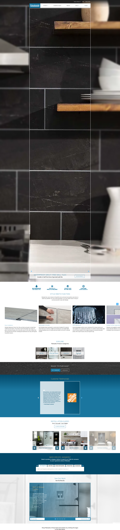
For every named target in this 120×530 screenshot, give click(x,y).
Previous (31, 271)
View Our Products (79, 276)
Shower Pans (70, 465)
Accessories (77, 465)
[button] (77, 1)
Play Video (34, 448)
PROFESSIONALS (65, 370)
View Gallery (36, 506)
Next (89, 271)
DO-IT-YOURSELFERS (55, 370)
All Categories (43, 465)
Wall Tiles (51, 465)
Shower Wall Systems (59, 465)
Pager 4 (62, 271)
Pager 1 (57, 271)
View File (57, 448)
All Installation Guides (60, 426)
